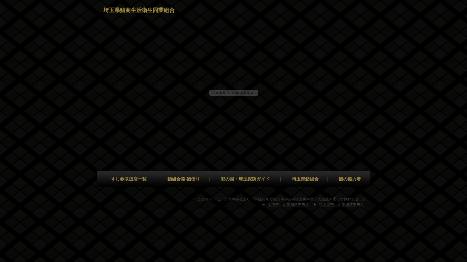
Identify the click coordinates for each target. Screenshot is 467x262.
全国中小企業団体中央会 (288, 204)
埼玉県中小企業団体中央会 (341, 204)
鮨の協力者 (350, 178)
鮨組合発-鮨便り (184, 178)
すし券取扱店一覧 (129, 178)
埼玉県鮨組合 (305, 178)
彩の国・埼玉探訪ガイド (245, 178)
